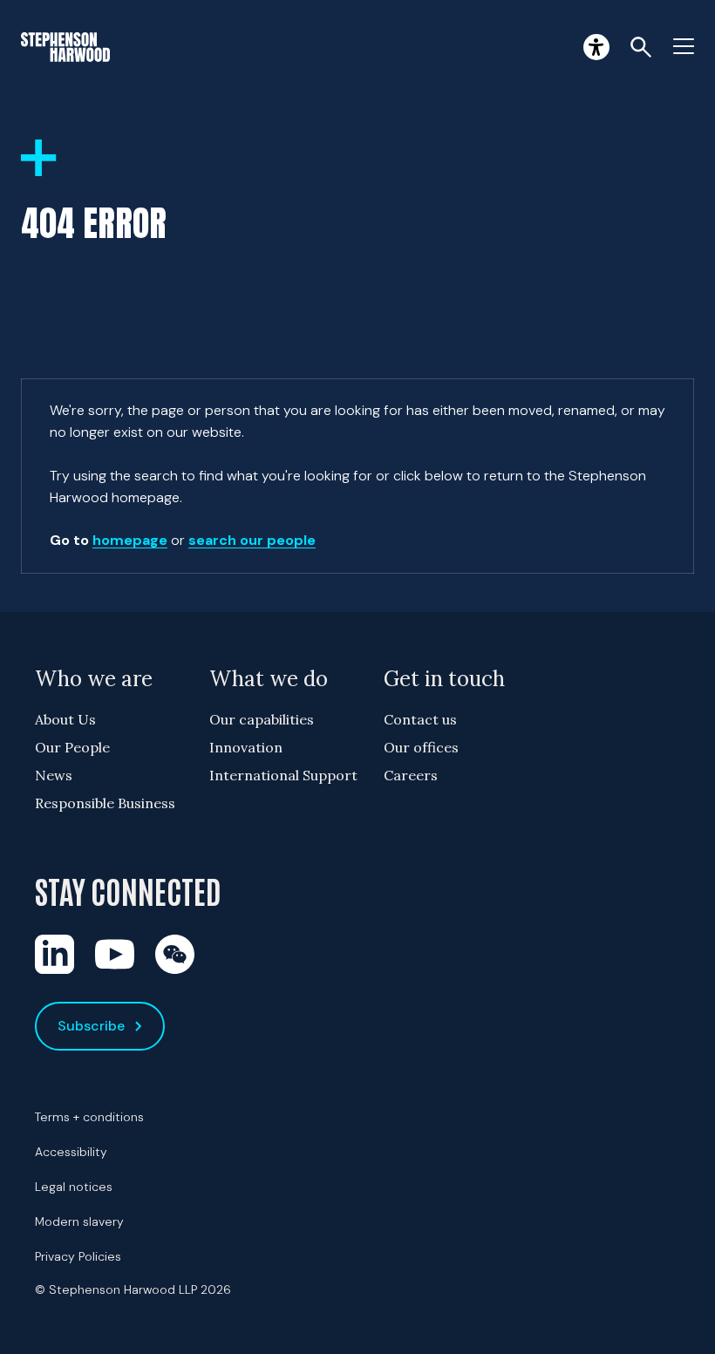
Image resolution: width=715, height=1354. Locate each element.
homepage (129, 540)
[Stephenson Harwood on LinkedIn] (54, 954)
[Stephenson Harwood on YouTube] (114, 954)
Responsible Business (105, 803)
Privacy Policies (78, 1256)
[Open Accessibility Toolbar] (596, 47)
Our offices (421, 747)
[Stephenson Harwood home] (65, 47)
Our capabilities (261, 719)
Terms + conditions (89, 1117)
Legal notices (73, 1186)
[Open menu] (683, 47)
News (53, 775)
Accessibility (71, 1152)
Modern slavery (79, 1221)
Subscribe (91, 1026)
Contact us (420, 719)
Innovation (246, 747)
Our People (72, 747)
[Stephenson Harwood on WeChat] (174, 954)
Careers (411, 775)
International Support (283, 775)
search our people (252, 540)
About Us (65, 719)
